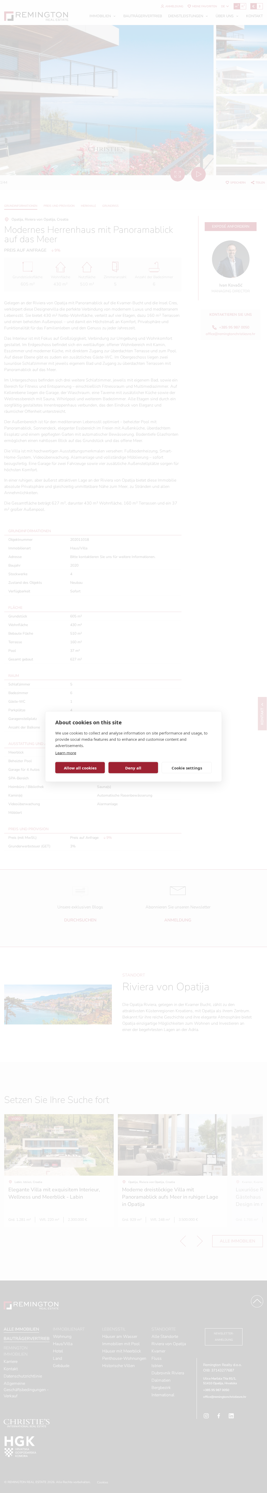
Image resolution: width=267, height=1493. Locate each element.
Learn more (65, 752)
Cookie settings (187, 767)
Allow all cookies (80, 767)
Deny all (133, 767)
